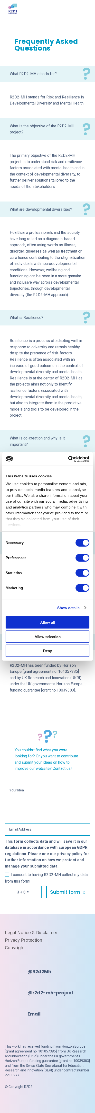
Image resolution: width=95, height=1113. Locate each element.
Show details (68, 607)
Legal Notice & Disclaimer (31, 932)
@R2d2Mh (39, 971)
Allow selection (48, 636)
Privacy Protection (23, 940)
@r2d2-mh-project (51, 993)
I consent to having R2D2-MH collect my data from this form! (46, 878)
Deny (47, 651)
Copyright (15, 947)
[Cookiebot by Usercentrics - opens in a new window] (68, 459)
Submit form (65, 892)
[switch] (82, 558)
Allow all (47, 622)
